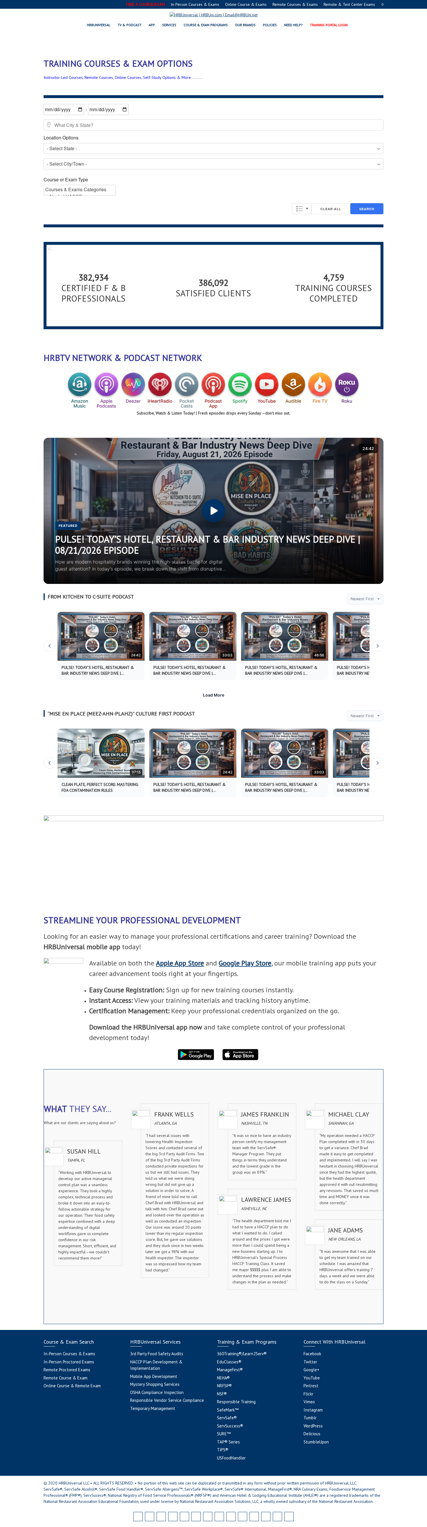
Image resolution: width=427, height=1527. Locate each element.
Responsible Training (236, 1401)
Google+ (311, 1369)
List (301, 208)
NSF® (222, 1394)
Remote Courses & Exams (295, 4)
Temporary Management (152, 1408)
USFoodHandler (231, 1458)
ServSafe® (227, 1417)
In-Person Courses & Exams (195, 4)
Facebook (312, 1353)
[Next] (377, 646)
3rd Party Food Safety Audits (156, 1353)
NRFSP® (224, 1385)
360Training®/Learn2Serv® (242, 1353)
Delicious (312, 1433)
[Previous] (49, 646)
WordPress (313, 1426)
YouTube (312, 1378)
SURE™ (224, 1433)
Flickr (308, 1394)
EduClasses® (229, 1362)
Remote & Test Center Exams (349, 4)
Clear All (330, 209)
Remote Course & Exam (65, 1378)
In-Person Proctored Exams (69, 1362)
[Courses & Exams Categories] (80, 189)
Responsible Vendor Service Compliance (167, 1400)
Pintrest (311, 1385)
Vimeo (309, 1401)
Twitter (310, 1362)
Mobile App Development (153, 1376)
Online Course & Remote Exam (72, 1385)
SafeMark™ (227, 1410)
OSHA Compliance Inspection (157, 1392)
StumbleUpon (316, 1442)
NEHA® (223, 1378)
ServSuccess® (230, 1426)
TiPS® (222, 1449)
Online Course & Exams (246, 4)
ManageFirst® (230, 1369)
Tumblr (310, 1417)
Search (366, 209)
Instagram (313, 1410)
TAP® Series (228, 1442)
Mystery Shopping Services (155, 1384)
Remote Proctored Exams (67, 1369)
